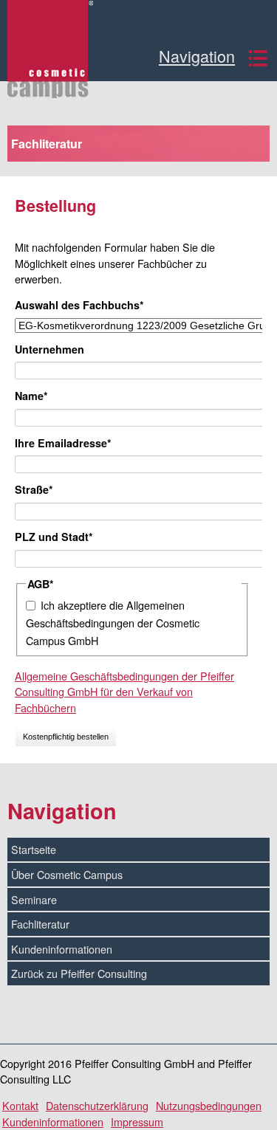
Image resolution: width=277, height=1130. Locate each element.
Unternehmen (49, 349)
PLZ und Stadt (54, 536)
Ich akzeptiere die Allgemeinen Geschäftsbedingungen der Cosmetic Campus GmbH (112, 623)
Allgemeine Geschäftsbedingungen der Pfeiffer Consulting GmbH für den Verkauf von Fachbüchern (124, 691)
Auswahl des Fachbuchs (79, 304)
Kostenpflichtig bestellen (66, 736)
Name (40, 395)
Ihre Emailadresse (63, 442)
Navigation (197, 57)
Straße (40, 489)
